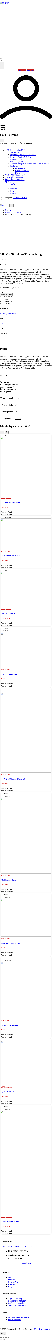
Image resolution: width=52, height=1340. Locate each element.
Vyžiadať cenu (6, 294)
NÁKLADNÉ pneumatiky (16, 175)
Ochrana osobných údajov (18, 1317)
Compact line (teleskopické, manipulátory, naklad (29, 164)
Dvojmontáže (20, 168)
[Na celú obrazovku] (4, 1337)
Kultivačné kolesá (22, 171)
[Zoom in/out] (1, 1337)
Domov (8, 210)
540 (16, 412)
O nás (12, 186)
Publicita (13, 189)
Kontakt (13, 193)
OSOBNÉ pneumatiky (14, 177)
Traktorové (14, 152)
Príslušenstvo (15, 166)
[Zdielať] (6, 1337)
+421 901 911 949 (20, 198)
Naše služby (13, 1282)
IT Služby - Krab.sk (42, 1329)
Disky (17, 173)
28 (16, 405)
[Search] (2, 64)
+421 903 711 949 (25, 1246)
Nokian (3, 323)
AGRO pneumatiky (15, 150)
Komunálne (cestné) (18, 159)
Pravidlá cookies (14, 1320)
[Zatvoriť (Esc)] (9, 1337)
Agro (17, 398)
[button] (6, 297)
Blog (12, 191)
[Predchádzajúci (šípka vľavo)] (1, 1339)
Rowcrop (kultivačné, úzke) (21, 157)
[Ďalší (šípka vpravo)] (4, 1339)
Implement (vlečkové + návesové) (23, 155)
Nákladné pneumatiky (17, 1301)
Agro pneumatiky (15, 1298)
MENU (8, 182)
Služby (13, 184)
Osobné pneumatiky (16, 1303)
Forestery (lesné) (16, 161)
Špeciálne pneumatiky (17, 1305)
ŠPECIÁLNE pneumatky (15, 180)
